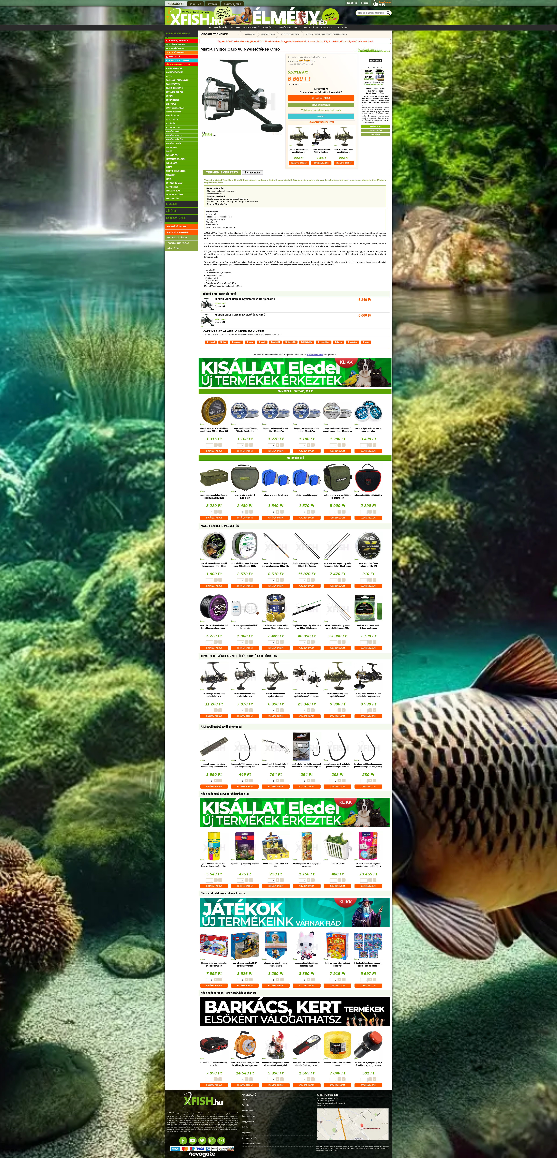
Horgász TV (269, 27)
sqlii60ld (276, 342)
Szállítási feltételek (249, 1116)
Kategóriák (250, 34)
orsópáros (353, 342)
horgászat (176, 4)
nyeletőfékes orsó (315, 354)
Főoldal (244, 1099)
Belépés (245, 1127)
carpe (251, 342)
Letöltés (342, 27)
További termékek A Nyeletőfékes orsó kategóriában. (239, 656)
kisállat (195, 4)
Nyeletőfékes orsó (318, 57)
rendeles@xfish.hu (328, 1101)
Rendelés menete (248, 1110)
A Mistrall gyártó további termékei (221, 726)
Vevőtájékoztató (289, 27)
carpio (263, 342)
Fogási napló (251, 27)
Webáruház (220, 27)
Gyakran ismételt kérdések (251, 1144)
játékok (212, 4)
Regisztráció (246, 1133)
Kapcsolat (327, 27)
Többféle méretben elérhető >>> (321, 110)
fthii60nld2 (291, 342)
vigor (224, 342)
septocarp (237, 342)
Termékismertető (222, 172)
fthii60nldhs (307, 342)
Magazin (235, 27)
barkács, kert (232, 4)
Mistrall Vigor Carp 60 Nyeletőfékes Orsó (326, 34)
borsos (339, 342)
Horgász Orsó (302, 57)
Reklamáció (310, 27)
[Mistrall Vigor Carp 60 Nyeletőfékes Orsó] (242, 137)
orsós (367, 342)
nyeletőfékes (324, 342)
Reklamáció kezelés (249, 1138)
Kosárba (299, 163)
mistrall (212, 342)
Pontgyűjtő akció (248, 1122)
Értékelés (252, 172)
